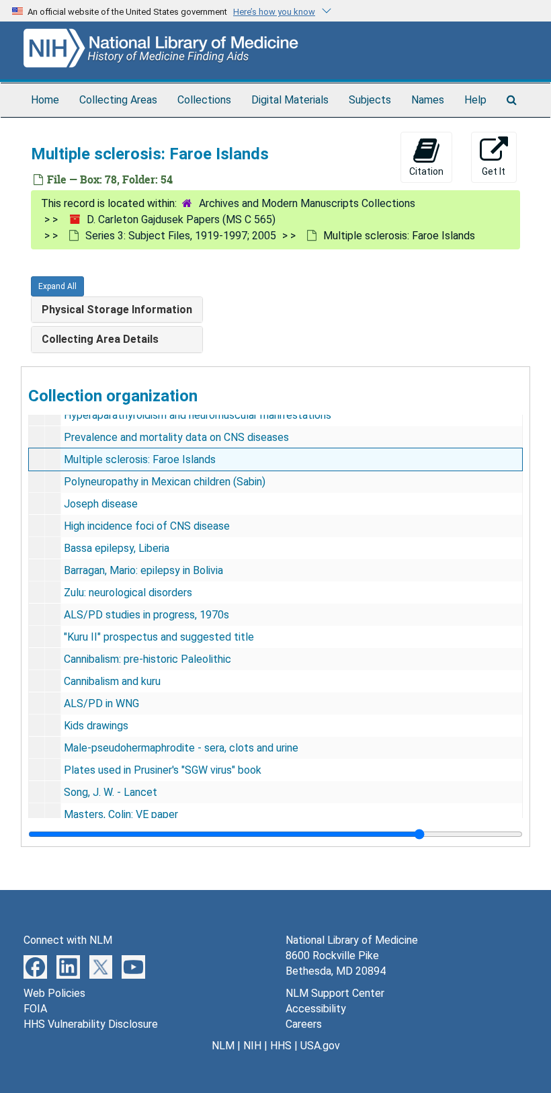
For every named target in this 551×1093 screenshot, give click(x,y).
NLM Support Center (335, 993)
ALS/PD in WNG (101, 703)
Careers (304, 1024)
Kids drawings (96, 725)
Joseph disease (101, 503)
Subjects (370, 99)
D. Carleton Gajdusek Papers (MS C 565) (181, 219)
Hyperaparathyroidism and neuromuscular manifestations (197, 415)
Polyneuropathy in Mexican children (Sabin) (164, 481)
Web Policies (54, 993)
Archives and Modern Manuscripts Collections (307, 203)
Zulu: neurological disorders (128, 592)
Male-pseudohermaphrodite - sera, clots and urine (181, 747)
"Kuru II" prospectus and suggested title (159, 637)
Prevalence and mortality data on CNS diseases (176, 437)
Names (427, 99)
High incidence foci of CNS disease (147, 526)
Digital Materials (290, 99)
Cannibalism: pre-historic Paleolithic (147, 659)
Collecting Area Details (100, 339)
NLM (223, 1045)
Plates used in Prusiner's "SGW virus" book (162, 770)
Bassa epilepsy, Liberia (116, 548)
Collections (204, 99)
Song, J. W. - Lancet (110, 792)
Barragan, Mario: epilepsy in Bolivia (143, 570)
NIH (252, 1045)
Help (475, 99)
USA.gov (320, 1045)
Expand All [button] (57, 286)
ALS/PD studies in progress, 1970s (146, 614)
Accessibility (316, 1008)
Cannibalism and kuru (112, 681)
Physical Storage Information (117, 309)
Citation (426, 171)
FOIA (35, 1008)
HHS (281, 1045)
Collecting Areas (118, 99)
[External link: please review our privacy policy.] (35, 966)
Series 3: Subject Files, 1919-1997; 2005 (180, 235)
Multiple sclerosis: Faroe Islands (140, 459)
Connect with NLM (68, 940)
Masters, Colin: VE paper (121, 814)
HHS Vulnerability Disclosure (91, 1024)
